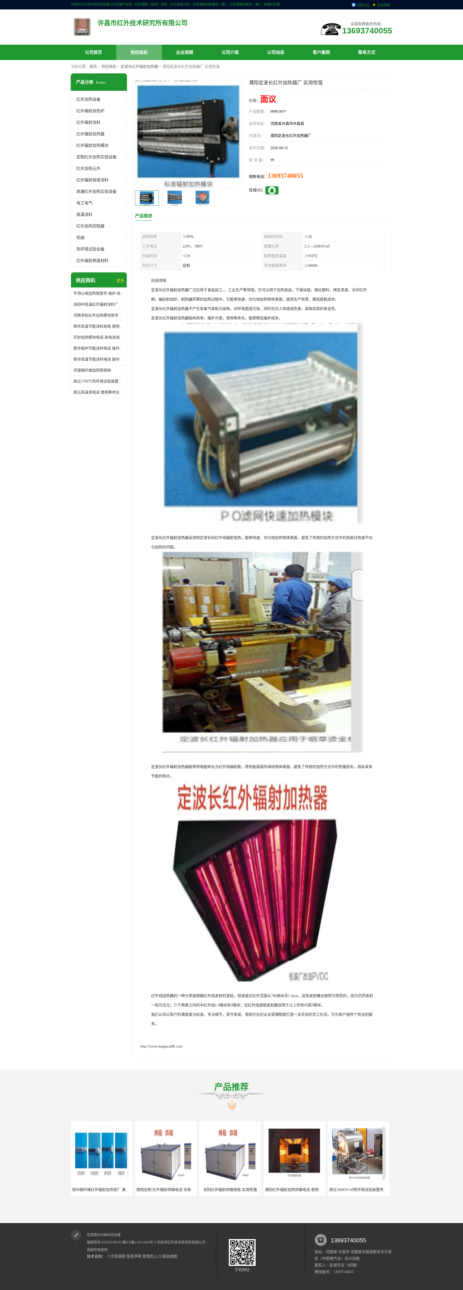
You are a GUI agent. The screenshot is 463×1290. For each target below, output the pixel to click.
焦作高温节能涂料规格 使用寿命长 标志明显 (98, 326)
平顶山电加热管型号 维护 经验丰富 (98, 293)
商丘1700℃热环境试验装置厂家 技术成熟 (98, 381)
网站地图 (169, 1256)
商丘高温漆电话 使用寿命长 (96, 392)
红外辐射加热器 (90, 134)
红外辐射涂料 (88, 122)
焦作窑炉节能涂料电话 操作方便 (98, 348)
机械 (80, 237)
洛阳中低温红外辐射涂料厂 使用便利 (98, 304)
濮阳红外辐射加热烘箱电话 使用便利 (220, 1190)
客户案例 (321, 52)
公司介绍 (230, 52)
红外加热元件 (88, 168)
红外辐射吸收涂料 (92, 180)
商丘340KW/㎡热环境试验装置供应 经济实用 (291, 1190)
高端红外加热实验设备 (96, 191)
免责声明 (133, 1256)
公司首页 (93, 52)
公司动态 (275, 52)
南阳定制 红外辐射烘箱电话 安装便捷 (92, 1190)
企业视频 (184, 52)
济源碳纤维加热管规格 (92, 370)
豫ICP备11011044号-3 (139, 1242)
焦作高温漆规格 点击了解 (348, 1190)
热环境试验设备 (90, 249)
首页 (93, 67)
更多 (120, 281)
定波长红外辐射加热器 (139, 67)
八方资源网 (116, 1256)
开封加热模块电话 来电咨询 (96, 337)
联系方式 (366, 52)
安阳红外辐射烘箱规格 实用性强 (155, 1190)
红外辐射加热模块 (92, 145)
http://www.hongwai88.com (161, 1046)
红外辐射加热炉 (90, 111)
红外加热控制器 (90, 226)
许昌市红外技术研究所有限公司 (181, 1242)
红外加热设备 (88, 99)
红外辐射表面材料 (92, 260)
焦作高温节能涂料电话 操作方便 (98, 359)
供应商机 (139, 52)
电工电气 (84, 203)
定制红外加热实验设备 (96, 157)
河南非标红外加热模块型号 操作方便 (98, 315)
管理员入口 (152, 1256)
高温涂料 (84, 214)
